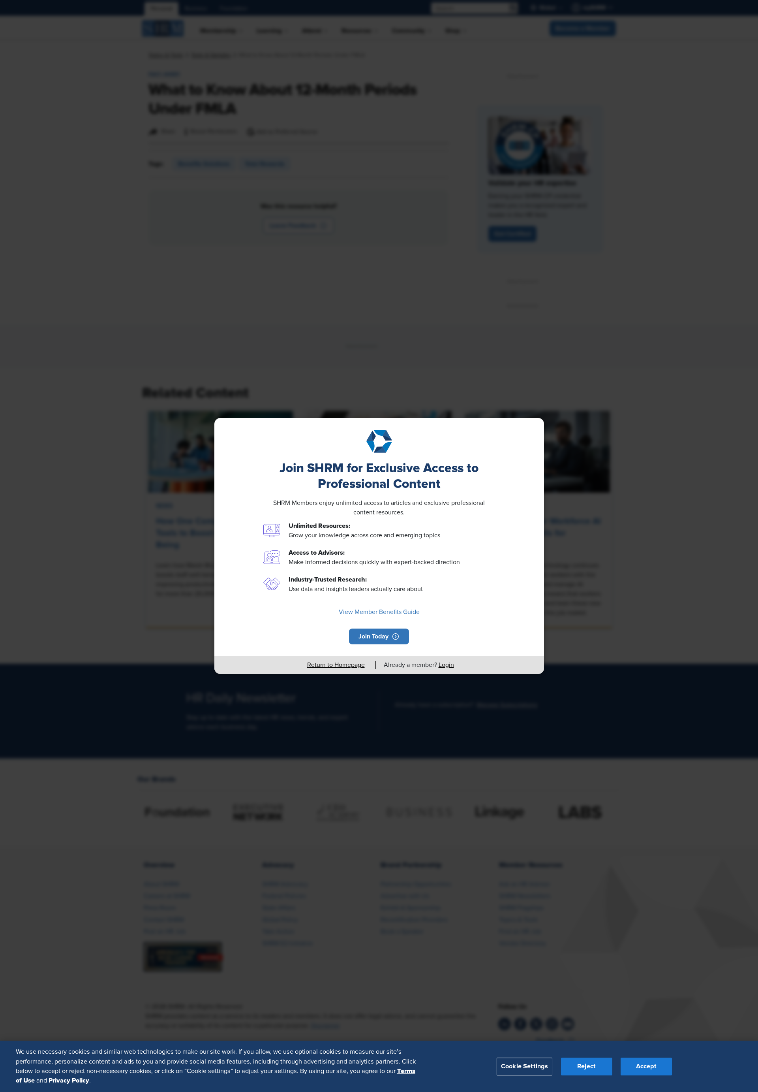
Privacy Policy (69, 1080)
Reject (586, 1066)
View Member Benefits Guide (379, 612)
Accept (646, 1066)
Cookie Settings (524, 1066)
